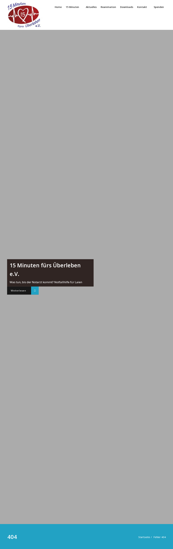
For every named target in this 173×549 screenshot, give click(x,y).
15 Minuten (72, 7)
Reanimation (108, 7)
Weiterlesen (18, 290)
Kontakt (142, 7)
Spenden (159, 7)
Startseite (144, 537)
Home (58, 7)
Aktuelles (91, 7)
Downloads (126, 7)
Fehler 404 (159, 537)
